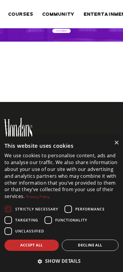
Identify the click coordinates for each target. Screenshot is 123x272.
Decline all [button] (90, 245)
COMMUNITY (58, 14)
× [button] (116, 143)
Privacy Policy (38, 196)
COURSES (20, 14)
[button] (61, 261)
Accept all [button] (31, 245)
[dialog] (61, 204)
